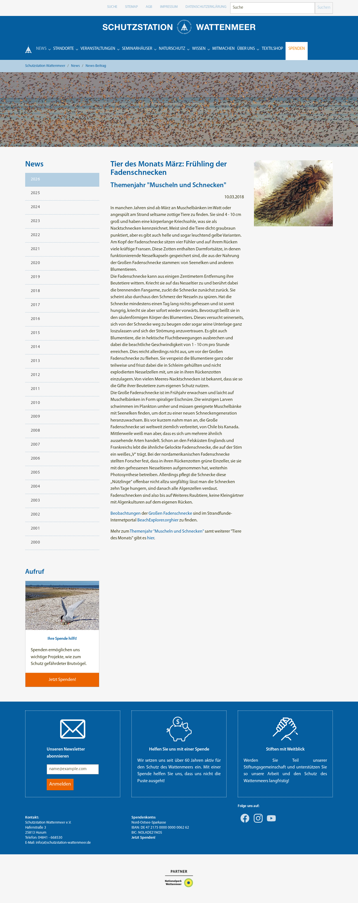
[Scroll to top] (345, 890)
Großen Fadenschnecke (170, 513)
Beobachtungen (125, 513)
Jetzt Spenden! (143, 837)
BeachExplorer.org (154, 520)
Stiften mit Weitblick (285, 749)
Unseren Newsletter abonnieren (66, 752)
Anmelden (60, 784)
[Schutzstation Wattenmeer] (179, 26)
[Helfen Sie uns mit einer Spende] (179, 729)
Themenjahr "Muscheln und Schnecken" (167, 531)
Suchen (323, 8)
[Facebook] (244, 822)
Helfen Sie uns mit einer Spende (179, 749)
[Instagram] (257, 822)
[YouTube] (270, 822)
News (34, 164)
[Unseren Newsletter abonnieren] (72, 729)
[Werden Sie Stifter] (285, 729)
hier (174, 520)
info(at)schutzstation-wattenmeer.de (63, 843)
